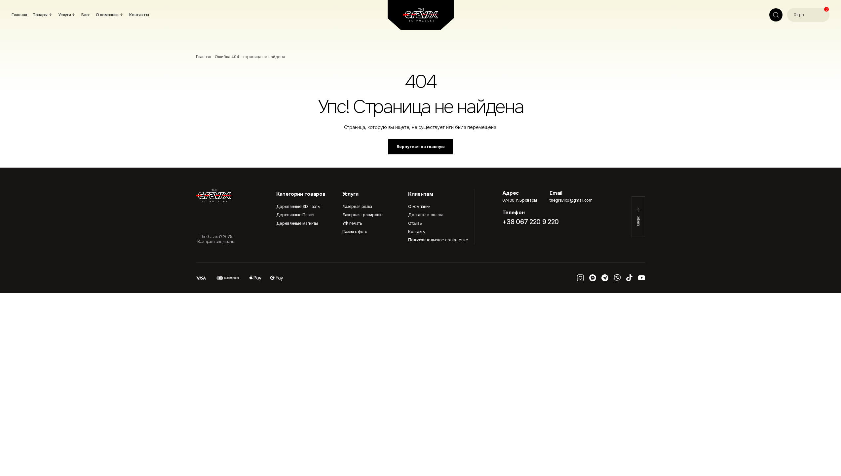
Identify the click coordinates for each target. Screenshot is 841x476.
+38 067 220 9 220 (530, 222)
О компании (419, 206)
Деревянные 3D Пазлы (298, 206)
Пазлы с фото (354, 231)
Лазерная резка (357, 206)
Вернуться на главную (421, 146)
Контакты (416, 231)
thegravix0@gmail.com (571, 200)
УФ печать (352, 223)
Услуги (350, 194)
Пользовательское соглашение (438, 239)
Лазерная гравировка (363, 214)
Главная (203, 56)
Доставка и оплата (425, 214)
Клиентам (420, 194)
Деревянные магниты (297, 223)
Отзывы (415, 223)
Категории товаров (300, 194)
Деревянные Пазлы (295, 214)
